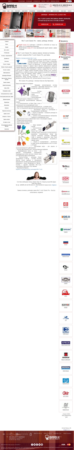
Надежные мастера (6, 110)
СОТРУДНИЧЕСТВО (36, 1)
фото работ (6, 50)
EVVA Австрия (66, 80)
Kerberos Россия (65, 256)
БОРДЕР (65, 307)
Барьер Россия (66, 383)
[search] (35, 6)
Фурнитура (6, 102)
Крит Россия (65, 396)
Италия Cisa (65, 117)
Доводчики (6, 105)
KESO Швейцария (65, 69)
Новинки (7, 108)
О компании (14, 36)
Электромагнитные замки (6, 93)
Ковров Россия (66, 409)
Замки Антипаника (7, 85)
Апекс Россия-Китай (66, 345)
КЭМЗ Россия (65, 334)
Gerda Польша (66, 370)
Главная (6, 41)
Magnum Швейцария (65, 359)
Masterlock (66, 219)
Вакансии (7, 129)
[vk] (39, 445)
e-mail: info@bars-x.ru (45, 4)
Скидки (41, 36)
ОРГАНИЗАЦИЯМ (29, 1)
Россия (65, 244)
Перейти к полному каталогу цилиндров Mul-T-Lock (29, 169)
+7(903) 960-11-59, (57, 433)
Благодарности (20, 36)
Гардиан (66, 232)
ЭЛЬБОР (65, 283)
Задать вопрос (6, 119)
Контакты (7, 61)
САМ (66, 320)
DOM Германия (66, 182)
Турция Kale (65, 207)
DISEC (66, 168)
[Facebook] (32, 445)
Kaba (66, 105)
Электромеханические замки (6, 96)
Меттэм (65, 269)
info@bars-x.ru (66, 430)
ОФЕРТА (47, 1)
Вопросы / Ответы (7, 116)
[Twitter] (34, 445)
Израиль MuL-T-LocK (66, 144)
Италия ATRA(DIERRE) (66, 157)
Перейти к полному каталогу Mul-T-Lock (26, 58)
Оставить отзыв (6, 122)
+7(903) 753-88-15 (67, 433)
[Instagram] (42, 445)
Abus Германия (66, 93)
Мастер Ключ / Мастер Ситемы (7, 79)
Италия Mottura (66, 130)
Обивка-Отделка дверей (6, 67)
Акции (36, 36)
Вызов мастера (66, 36)
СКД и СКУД (6, 88)
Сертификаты (60, 36)
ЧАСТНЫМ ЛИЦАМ (21, 1)
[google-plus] (37, 445)
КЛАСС (65, 296)
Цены (6, 44)
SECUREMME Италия (66, 193)
